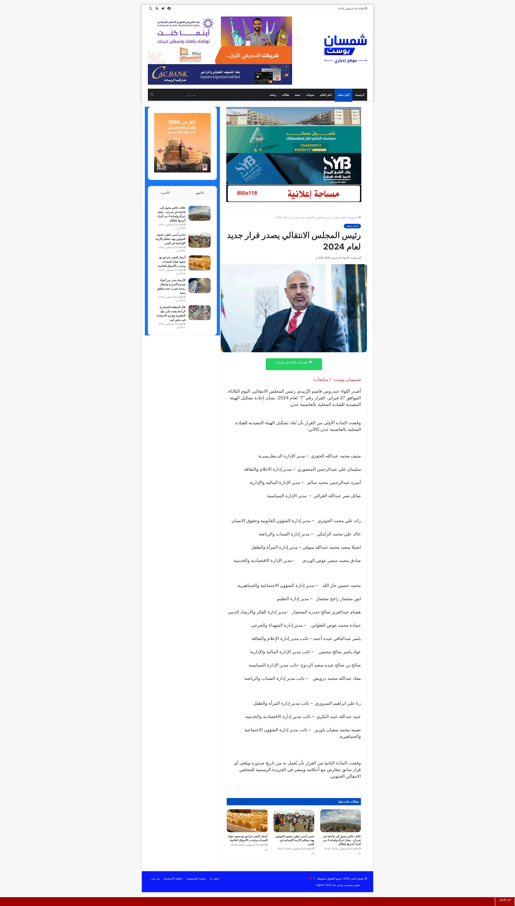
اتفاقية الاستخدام (173, 878)
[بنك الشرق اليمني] (293, 168)
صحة (297, 94)
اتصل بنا (214, 878)
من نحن (155, 878)
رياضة (273, 94)
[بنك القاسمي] (182, 171)
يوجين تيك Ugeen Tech (329, 884)
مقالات (285, 94)
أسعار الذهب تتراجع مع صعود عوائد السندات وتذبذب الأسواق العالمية (171, 261)
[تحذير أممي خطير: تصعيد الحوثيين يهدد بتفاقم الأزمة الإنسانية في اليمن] (294, 820)
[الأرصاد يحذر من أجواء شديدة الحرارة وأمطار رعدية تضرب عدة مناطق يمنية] (199, 285)
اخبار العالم (326, 94)
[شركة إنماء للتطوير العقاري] (293, 116)
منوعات (310, 94)
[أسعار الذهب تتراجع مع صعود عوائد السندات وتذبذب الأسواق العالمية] (247, 820)
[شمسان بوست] (345, 49)
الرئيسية (359, 94)
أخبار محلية (343, 94)
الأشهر (200, 193)
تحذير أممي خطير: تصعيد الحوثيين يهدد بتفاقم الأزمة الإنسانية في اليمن (294, 839)
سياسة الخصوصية (196, 878)
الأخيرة (165, 193)
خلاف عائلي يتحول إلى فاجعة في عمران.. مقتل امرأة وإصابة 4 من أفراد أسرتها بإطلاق (342, 839)
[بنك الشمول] (293, 139)
